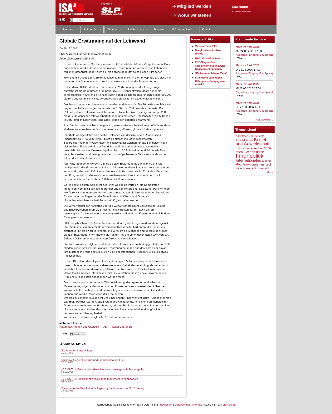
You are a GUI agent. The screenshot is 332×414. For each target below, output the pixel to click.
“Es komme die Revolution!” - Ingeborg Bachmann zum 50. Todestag (102, 388)
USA (105, 326)
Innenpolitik (249, 156)
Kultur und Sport (122, 326)
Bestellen (159, 29)
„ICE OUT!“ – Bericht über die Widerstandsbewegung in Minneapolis (102, 369)
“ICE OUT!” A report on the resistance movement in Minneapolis (99, 378)
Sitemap (197, 404)
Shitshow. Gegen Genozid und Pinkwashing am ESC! (93, 359)
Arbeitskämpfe (244, 140)
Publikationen (134, 29)
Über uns (66, 29)
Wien (268, 168)
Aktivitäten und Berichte (250, 135)
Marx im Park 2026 (206, 46)
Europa (240, 148)
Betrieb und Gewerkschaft (252, 141)
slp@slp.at (229, 404)
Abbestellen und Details (241, 11)
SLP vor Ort (88, 29)
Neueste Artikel (202, 39)
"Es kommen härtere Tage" (77, 350)
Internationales (248, 160)
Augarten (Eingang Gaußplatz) (254, 54)
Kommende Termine (250, 39)
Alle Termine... (264, 119)
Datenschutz (182, 404)
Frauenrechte (253, 148)
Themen (111, 29)
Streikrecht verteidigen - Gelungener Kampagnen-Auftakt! (210, 81)
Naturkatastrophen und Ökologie (79, 326)
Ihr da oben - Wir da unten (253, 150)
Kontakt (206, 29)
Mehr (270, 172)
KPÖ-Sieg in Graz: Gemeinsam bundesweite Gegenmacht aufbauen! (210, 65)
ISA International (180, 29)
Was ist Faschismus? (207, 58)
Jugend (266, 160)
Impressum (165, 404)
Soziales (259, 168)
